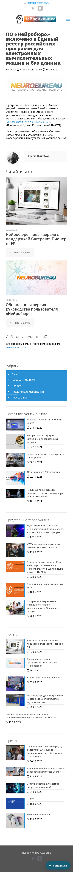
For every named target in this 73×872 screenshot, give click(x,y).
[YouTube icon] (33, 9)
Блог (14, 374)
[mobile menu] (68, 19)
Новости (17, 386)
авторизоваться (16, 347)
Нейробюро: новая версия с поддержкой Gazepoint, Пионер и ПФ (36, 239)
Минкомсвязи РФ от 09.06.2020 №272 (28, 122)
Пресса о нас (19, 397)
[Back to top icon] (65, 850)
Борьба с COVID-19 (23, 380)
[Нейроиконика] (36, 19)
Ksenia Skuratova (30, 69)
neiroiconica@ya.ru (38, 2)
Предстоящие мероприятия (28, 391)
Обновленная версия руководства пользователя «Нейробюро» (32, 309)
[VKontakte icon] (40, 9)
